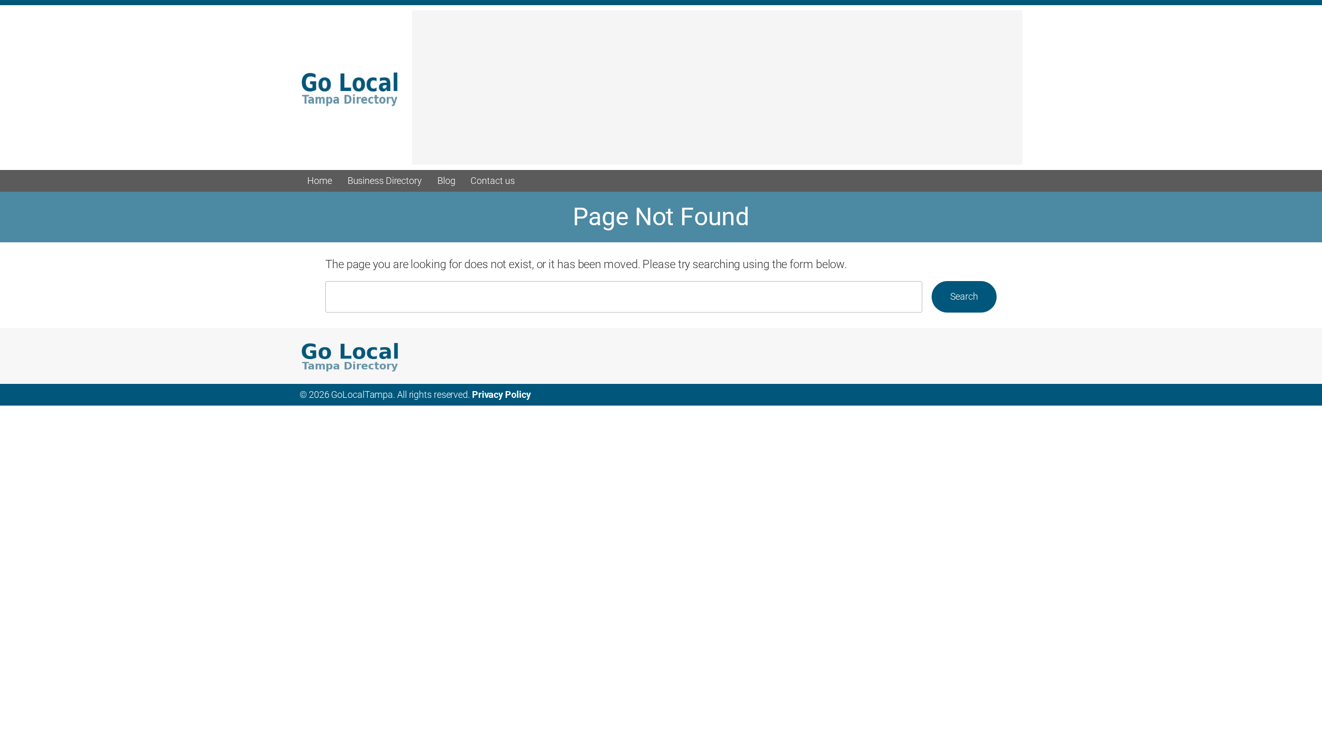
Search (964, 296)
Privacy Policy (501, 394)
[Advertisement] (717, 92)
